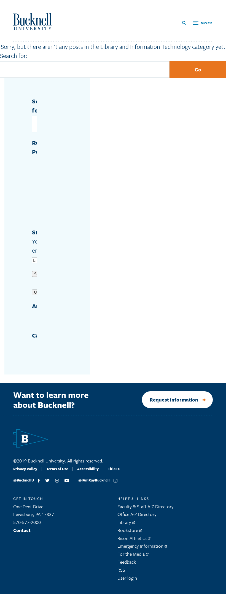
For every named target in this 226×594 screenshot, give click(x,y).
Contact (22, 530)
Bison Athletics (132, 538)
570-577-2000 (27, 522)
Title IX (114, 469)
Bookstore (128, 530)
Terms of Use (57, 469)
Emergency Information (141, 545)
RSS (121, 569)
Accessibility (88, 469)
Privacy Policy (25, 469)
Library (124, 522)
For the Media (131, 553)
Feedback (126, 561)
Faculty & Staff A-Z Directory (145, 506)
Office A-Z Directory (137, 514)
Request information (174, 399)
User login (127, 577)
